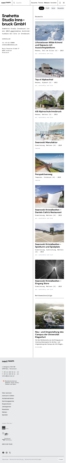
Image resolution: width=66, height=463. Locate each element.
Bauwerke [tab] (61, 8)
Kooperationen (6, 404)
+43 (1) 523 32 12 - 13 (11, 372)
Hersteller (53, 3)
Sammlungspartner (8, 401)
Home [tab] (41, 8)
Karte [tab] (53, 8)
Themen (40, 3)
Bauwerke (34, 3)
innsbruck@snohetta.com (9, 44)
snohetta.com (6, 38)
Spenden (5, 415)
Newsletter (5, 409)
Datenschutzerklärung (16, 459)
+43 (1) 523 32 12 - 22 (11, 374)
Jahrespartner (6, 407)
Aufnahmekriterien (8, 398)
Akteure (47, 3)
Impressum (5, 459)
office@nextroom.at (8, 376)
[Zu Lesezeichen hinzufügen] (61, 23)
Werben (4, 412)
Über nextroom (7, 393)
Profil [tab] (47, 8)
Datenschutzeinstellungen (33, 459)
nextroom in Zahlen (8, 396)
